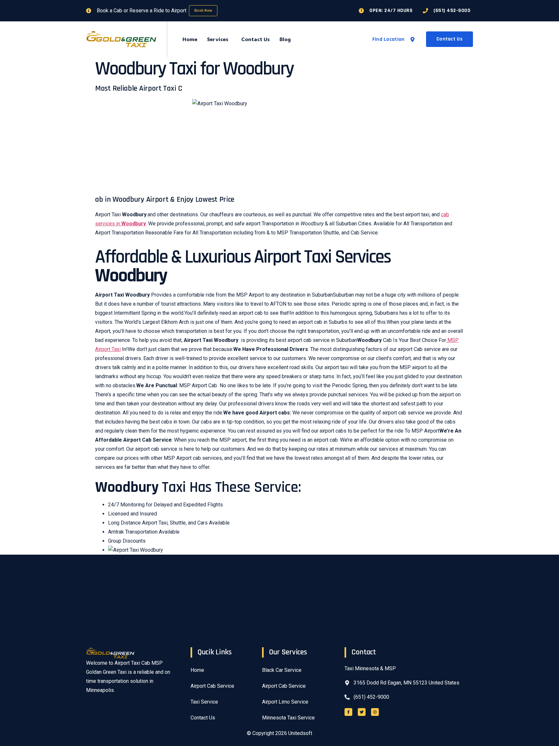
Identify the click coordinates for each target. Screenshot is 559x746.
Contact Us (255, 39)
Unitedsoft (300, 733)
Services (217, 39)
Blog (285, 39)
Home (189, 39)
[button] (219, 39)
